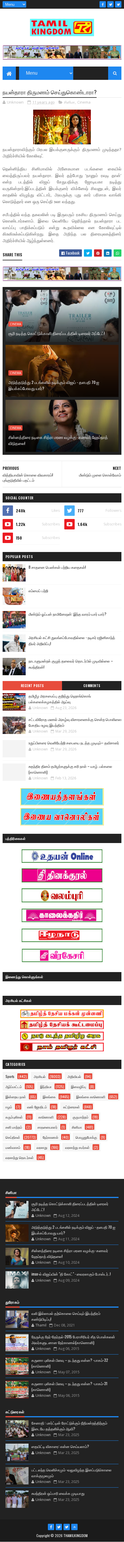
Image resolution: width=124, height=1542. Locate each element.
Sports (9, 1076)
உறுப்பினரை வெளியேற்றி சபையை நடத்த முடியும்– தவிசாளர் (74, 743)
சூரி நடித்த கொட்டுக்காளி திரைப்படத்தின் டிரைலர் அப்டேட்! (56, 333)
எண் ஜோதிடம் (37, 1106)
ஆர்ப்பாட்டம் (13, 1086)
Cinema (84, 102)
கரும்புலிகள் (14, 1116)
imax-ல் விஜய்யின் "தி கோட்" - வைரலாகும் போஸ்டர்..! (71, 1274)
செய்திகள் (12, 1137)
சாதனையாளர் (47, 1127)
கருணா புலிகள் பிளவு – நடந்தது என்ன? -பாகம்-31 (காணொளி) (69, 1386)
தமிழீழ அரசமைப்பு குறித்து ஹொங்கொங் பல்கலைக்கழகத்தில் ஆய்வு (60, 698)
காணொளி (46, 1116)
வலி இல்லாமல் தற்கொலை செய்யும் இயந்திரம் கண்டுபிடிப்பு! (65, 1316)
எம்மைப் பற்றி (38, 590)
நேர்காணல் (50, 1137)
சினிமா (69, 102)
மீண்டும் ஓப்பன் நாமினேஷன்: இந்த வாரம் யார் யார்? (67, 614)
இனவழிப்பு (78, 1086)
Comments (91, 685)
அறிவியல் (74, 1076)
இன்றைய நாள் (15, 1096)
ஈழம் (8, 1106)
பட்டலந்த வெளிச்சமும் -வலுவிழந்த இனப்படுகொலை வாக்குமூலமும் (71, 1472)
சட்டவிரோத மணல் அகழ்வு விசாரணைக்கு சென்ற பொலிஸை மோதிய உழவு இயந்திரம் (75, 722)
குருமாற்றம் (81, 1116)
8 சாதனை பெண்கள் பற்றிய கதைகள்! (57, 567)
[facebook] (102, 4)
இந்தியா (46, 1086)
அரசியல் (40, 1076)
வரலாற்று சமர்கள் (77, 1147)
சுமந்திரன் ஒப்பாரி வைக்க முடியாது (57, 1493)
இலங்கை (49, 1096)
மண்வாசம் (12, 1147)
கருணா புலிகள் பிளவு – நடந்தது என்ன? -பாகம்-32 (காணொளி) (69, 1363)
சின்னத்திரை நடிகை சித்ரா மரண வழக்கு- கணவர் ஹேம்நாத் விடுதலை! (58, 440)
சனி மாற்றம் (13, 1127)
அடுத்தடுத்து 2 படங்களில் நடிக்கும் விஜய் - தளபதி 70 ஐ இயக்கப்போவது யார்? (53, 385)
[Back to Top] (74, 1527)
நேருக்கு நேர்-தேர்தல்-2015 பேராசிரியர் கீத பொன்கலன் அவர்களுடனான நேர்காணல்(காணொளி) (73, 1339)
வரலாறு (42, 1147)
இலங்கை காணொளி (90, 1096)
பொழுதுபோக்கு (86, 1137)
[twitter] (110, 4)
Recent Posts (32, 685)
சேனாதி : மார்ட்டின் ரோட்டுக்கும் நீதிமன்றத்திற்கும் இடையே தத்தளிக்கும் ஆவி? (69, 1425)
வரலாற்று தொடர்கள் (19, 1157)
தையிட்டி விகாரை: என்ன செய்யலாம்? (60, 1446)
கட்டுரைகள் (71, 1106)
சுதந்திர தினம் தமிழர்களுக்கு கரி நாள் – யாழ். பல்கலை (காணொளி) (70, 769)
